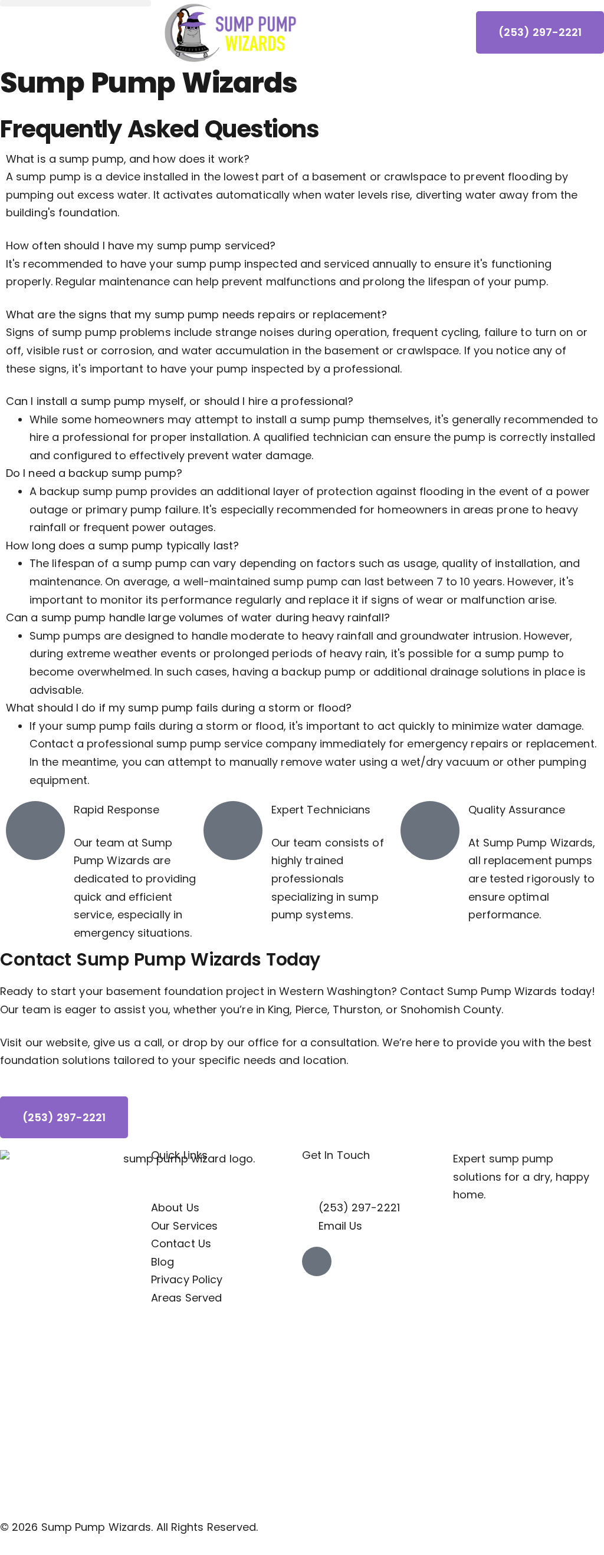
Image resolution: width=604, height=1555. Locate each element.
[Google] (316, 1261)
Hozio (123, 1546)
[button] (75, 3)
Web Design (30, 1546)
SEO (83, 1546)
